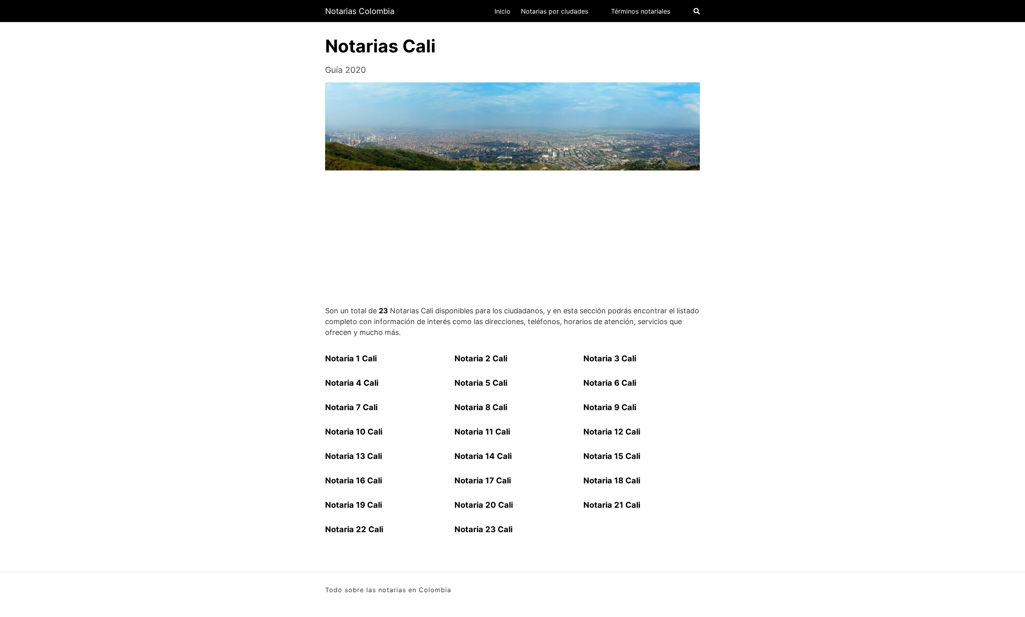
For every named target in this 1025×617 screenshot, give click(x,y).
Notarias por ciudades (554, 11)
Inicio (502, 11)
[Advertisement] (512, 239)
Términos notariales (640, 11)
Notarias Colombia (359, 11)
